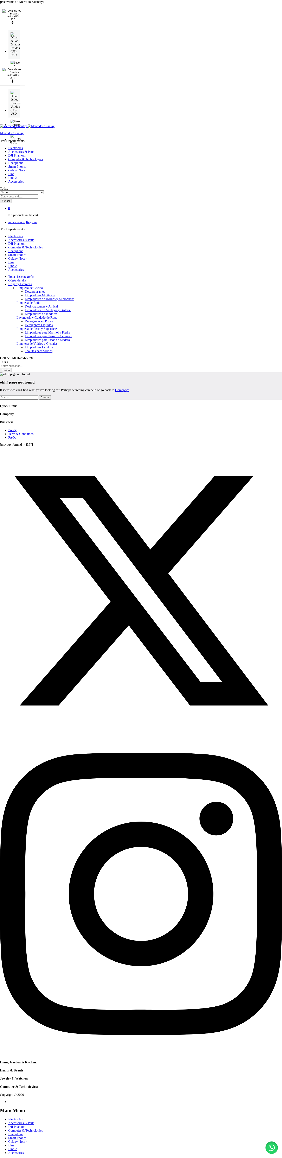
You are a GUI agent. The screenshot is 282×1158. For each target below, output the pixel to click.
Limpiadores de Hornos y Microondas (49, 299)
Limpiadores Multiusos (40, 295)
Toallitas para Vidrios (38, 351)
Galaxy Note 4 (17, 170)
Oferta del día (17, 280)
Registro (31, 222)
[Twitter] (141, 731)
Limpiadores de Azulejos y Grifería (48, 310)
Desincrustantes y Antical (41, 306)
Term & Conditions (20, 434)
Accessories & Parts (21, 151)
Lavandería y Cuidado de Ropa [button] (37, 317)
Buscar (6, 200)
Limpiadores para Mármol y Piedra (47, 332)
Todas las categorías (21, 276)
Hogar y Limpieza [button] (20, 284)
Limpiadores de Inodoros (41, 314)
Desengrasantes (35, 291)
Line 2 (12, 177)
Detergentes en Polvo (39, 321)
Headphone (15, 163)
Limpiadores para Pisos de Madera (47, 340)
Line (11, 174)
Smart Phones (17, 166)
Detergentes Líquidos (39, 325)
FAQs (12, 437)
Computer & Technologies (25, 159)
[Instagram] (141, 1054)
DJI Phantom (16, 155)
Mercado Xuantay (12, 133)
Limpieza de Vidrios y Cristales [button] (37, 343)
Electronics (15, 148)
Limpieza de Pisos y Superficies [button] (37, 328)
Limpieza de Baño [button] (28, 302)
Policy (12, 430)
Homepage (122, 390)
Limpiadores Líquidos (39, 347)
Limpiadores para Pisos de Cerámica (48, 336)
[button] (271, 1147)
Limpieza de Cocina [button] (30, 288)
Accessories (16, 181)
